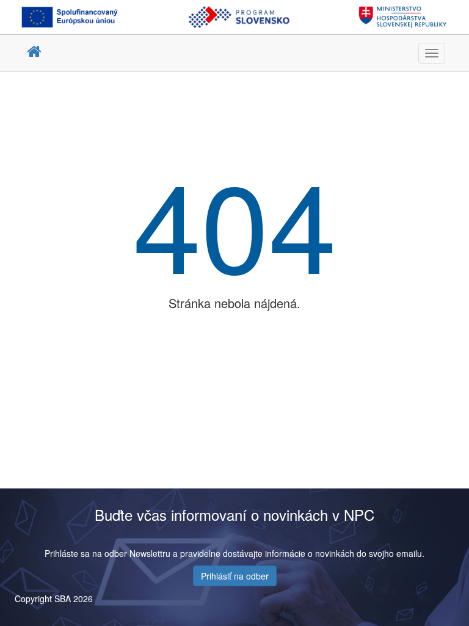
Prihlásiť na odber (235, 576)
